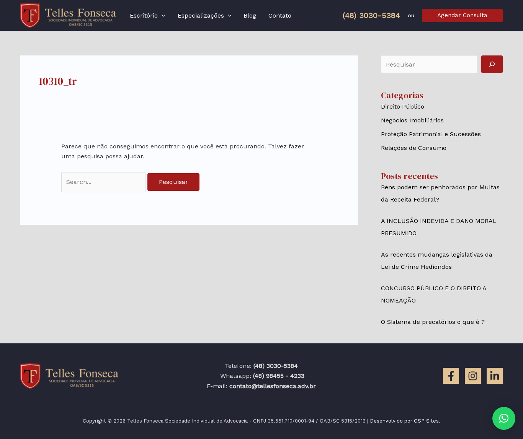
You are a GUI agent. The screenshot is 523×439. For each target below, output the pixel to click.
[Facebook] (451, 376)
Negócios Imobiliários (412, 120)
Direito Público (402, 106)
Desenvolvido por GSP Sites (404, 421)
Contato (279, 15)
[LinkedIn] (495, 376)
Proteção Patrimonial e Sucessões (431, 134)
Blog (250, 15)
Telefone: (261, 365)
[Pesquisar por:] (104, 181)
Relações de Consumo (413, 147)
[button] (161, 15)
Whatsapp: (261, 375)
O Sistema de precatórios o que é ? (433, 321)
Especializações (201, 15)
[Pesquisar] (492, 64)
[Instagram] (473, 376)
